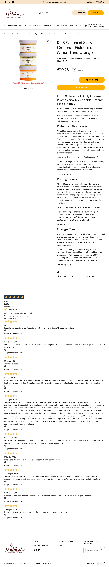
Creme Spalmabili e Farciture (21, 34)
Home (6, 34)
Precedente (9, 318)
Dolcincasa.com (26, 563)
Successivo (19, 318)
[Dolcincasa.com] (14, 12)
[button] (60, 80)
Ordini (59, 545)
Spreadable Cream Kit (43, 34)
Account (81, 13)
